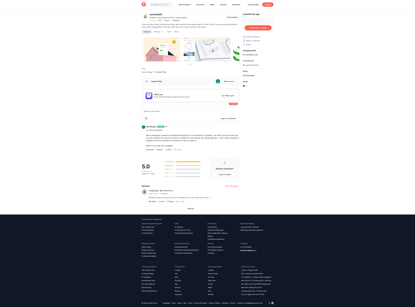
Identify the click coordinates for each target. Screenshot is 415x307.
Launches (200, 4)
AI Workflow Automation (216, 239)
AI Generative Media (149, 256)
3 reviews (164, 194)
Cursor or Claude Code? (249, 270)
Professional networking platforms (187, 250)
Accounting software (215, 247)
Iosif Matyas (151, 127)
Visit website (232, 17)
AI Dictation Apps (148, 274)
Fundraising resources (215, 250)
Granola (177, 287)
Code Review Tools (148, 280)
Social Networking (181, 247)
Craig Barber (154, 191)
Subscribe (254, 4)
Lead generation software (250, 227)
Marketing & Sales (247, 223)
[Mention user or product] (146, 118)
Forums (223, 4)
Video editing (146, 247)
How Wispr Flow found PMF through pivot (256, 284)
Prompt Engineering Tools (184, 233)
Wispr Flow (212, 280)
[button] (176, 32)
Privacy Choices (214, 303)
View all (190, 209)
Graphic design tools (149, 253)
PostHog (178, 280)
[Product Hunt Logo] (144, 4)
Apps (174, 303)
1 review (167, 20)
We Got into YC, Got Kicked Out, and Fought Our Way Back (256, 281)
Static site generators (149, 291)
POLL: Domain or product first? (252, 274)
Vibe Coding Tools (148, 227)
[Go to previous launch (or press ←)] (256, 21)
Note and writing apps (215, 230)
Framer (210, 284)
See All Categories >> (249, 250)
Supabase (178, 294)
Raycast (178, 291)
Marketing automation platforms (252, 230)
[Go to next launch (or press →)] (260, 21)
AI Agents (244, 243)
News (212, 4)
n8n (176, 274)
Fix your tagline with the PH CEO (252, 294)
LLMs (177, 223)
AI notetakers (212, 227)
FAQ (184, 303)
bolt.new (211, 277)
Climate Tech (160, 72)
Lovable (177, 270)
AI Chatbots (179, 227)
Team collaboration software (218, 233)
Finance (210, 243)
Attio (176, 277)
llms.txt (232, 303)
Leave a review (225, 174)
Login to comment (228, 118)
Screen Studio (213, 274)
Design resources (148, 250)
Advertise (236, 4)
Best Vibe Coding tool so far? (251, 287)
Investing (211, 253)
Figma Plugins (146, 287)
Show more (228, 81)
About (180, 303)
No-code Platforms (148, 284)
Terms (190, 303)
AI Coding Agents (148, 230)
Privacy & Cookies (200, 303)
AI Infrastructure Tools (182, 230)
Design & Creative (148, 243)
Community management (183, 253)
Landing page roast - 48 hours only (253, 291)
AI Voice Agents (246, 247)
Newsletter (166, 303)
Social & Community (182, 243)
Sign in (269, 4)
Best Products (185, 4)
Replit (210, 287)
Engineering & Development (152, 223)
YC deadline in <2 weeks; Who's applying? (256, 277)
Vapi (176, 284)
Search (210, 236)
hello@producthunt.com (254, 303)
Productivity (212, 223)
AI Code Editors (147, 233)
